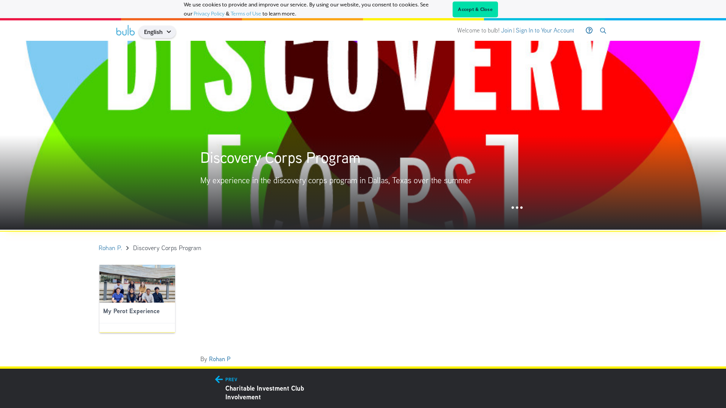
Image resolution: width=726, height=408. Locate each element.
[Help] (589, 30)
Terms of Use (246, 14)
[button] (171, 32)
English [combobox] (153, 32)
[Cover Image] (363, 135)
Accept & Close (475, 9)
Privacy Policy (209, 14)
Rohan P (220, 359)
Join (506, 30)
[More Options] (517, 208)
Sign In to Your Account (545, 30)
